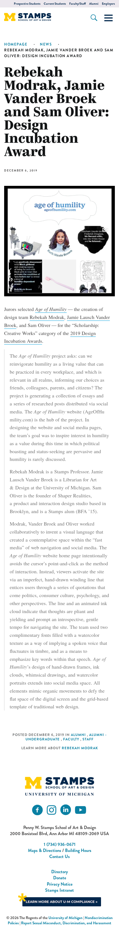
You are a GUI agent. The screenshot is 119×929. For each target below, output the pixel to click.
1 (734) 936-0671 (60, 844)
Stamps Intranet (59, 890)
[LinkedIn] (65, 810)
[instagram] (51, 810)
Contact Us (59, 856)
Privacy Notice (60, 884)
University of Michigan (65, 917)
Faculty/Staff (77, 4)
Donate (59, 878)
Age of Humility (51, 309)
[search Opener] (93, 17)
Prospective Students (27, 4)
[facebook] (37, 810)
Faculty (71, 739)
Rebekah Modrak (47, 317)
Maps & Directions (44, 850)
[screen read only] (108, 18)
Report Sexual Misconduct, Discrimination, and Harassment (66, 923)
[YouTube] (80, 810)
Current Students (55, 4)
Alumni (94, 4)
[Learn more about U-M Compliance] (59, 899)
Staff (88, 739)
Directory (59, 872)
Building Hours (78, 850)
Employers (108, 4)
